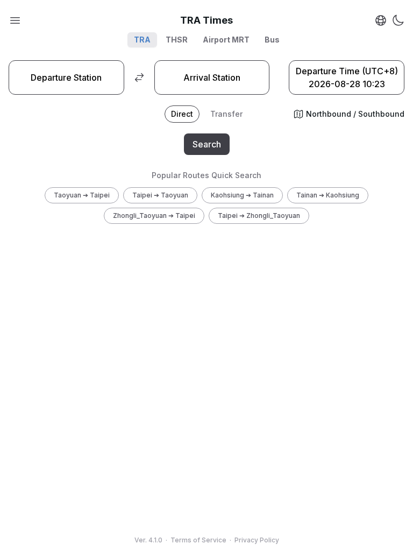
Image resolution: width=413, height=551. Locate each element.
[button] (15, 20)
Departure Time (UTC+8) (347, 77)
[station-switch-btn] (139, 77)
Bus (272, 39)
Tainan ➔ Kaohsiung (327, 195)
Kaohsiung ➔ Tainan (242, 195)
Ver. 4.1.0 (148, 540)
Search (207, 144)
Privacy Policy (256, 540)
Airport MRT (226, 39)
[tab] (182, 114)
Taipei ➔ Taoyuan (160, 195)
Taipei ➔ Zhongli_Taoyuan (259, 215)
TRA (142, 39)
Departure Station (66, 77)
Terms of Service (198, 540)
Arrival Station (211, 77)
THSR (177, 39)
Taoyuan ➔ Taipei (82, 195)
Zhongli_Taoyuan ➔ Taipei (154, 215)
